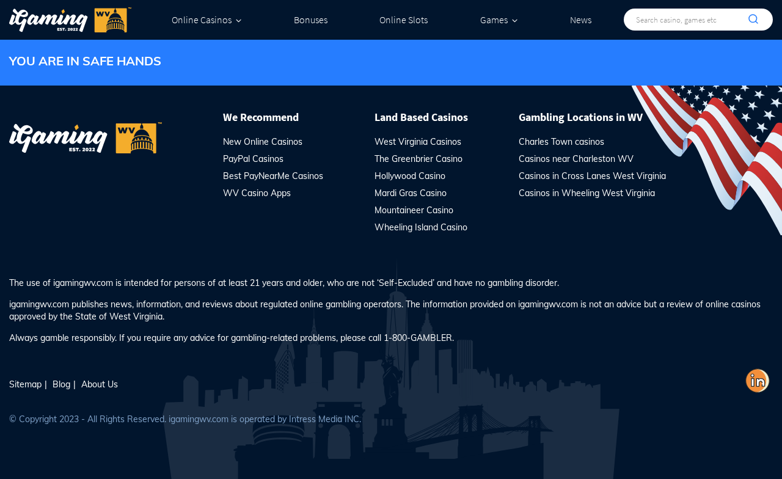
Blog (61, 384)
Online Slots (403, 19)
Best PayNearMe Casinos (273, 175)
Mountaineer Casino (414, 210)
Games (494, 19)
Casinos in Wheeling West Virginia (587, 193)
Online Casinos (202, 19)
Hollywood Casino (410, 175)
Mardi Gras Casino (411, 193)
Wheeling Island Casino (421, 227)
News (580, 19)
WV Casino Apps (257, 193)
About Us (99, 384)
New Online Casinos (262, 141)
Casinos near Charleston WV (576, 158)
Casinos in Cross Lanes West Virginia (592, 175)
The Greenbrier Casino (418, 158)
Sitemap (25, 384)
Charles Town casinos (561, 141)
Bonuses (310, 19)
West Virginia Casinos (418, 141)
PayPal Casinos (253, 158)
